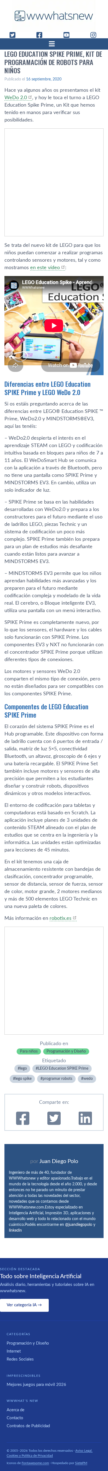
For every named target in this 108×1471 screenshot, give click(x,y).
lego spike (23, 1079)
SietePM (81, 1463)
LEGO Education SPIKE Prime (63, 1068)
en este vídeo (45, 267)
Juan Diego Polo (58, 1161)
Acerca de (15, 1410)
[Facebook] (41, 35)
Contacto (15, 1418)
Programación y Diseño (66, 1051)
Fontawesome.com (35, 1463)
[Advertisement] (54, 182)
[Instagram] (95, 35)
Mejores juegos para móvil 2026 (36, 1385)
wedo (88, 1079)
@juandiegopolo (78, 1225)
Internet (14, 1351)
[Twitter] (14, 35)
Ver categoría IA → (24, 1305)
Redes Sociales (20, 1359)
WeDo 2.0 (15, 97)
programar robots (57, 1079)
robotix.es (60, 918)
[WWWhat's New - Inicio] (54, 16)
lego (23, 1068)
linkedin (15, 1230)
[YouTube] (68, 35)
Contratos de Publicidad (28, 1426)
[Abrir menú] (54, 43)
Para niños (29, 1051)
